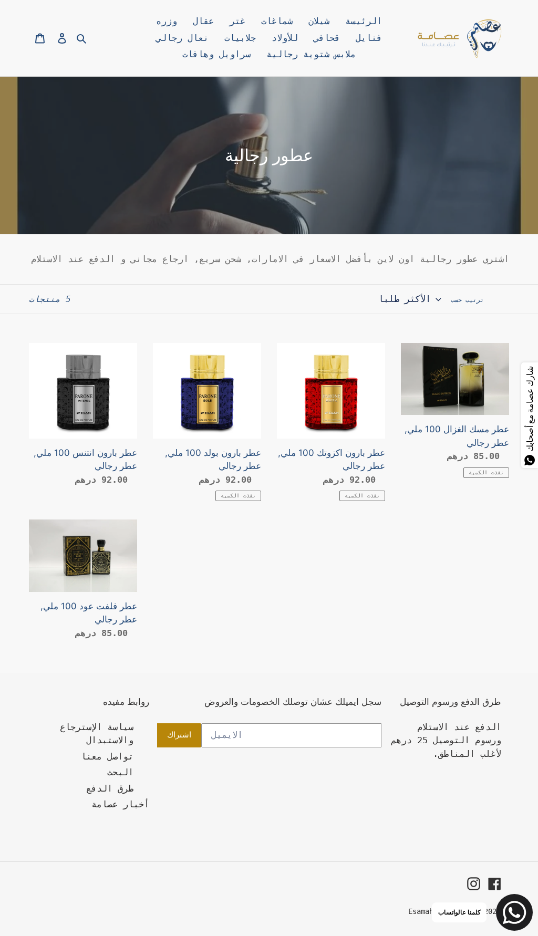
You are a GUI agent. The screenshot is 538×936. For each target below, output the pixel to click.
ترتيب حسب (467, 300)
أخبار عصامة (120, 804)
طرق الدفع (109, 788)
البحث (120, 772)
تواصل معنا (107, 756)
